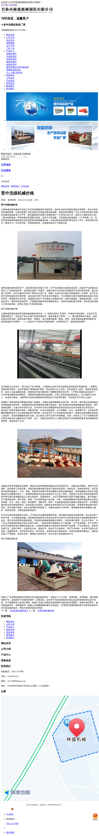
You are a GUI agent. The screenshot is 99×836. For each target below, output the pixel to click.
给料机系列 (11, 64)
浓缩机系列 (11, 59)
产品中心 (10, 51)
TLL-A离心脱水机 (14, 72)
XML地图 (86, 805)
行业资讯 (10, 81)
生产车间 (10, 45)
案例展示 (10, 86)
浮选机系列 (11, 56)
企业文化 (10, 40)
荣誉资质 (10, 83)
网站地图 (79, 805)
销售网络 (10, 43)
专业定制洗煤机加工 (19, 611)
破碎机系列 (11, 62)
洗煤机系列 (11, 54)
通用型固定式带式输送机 (17, 67)
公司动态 (10, 78)
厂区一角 (10, 48)
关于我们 (5, 5)
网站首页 (10, 35)
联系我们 (14, 5)
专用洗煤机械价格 (46, 611)
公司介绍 (10, 37)
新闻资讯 (10, 75)
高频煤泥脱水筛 (13, 70)
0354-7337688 (12, 824)
